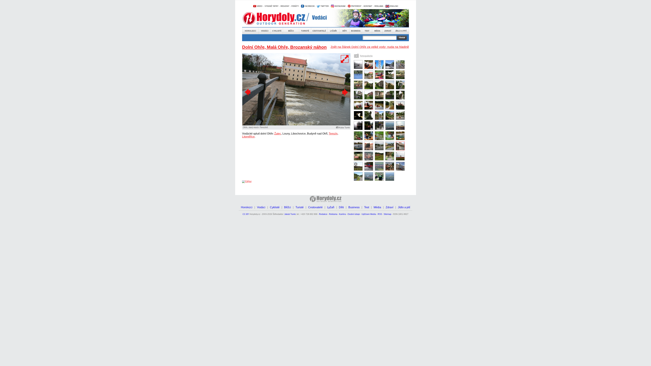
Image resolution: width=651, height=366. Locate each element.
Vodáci (264, 31)
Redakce (323, 214)
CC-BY (246, 214)
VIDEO (259, 6)
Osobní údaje (354, 214)
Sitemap (387, 214)
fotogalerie (366, 55)
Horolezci (250, 31)
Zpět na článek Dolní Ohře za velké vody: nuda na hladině (370, 47)
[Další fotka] (344, 92)
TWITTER (324, 6)
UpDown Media (369, 214)
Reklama (333, 214)
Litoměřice (248, 136)
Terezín (333, 133)
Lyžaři (333, 31)
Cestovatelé (319, 31)
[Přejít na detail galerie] (296, 125)
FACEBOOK (309, 6)
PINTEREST (356, 6)
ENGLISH (393, 6)
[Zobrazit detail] (358, 68)
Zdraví (387, 31)
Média (377, 31)
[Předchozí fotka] (248, 92)
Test (367, 31)
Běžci (291, 31)
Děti (344, 31)
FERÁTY (295, 6)
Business (355, 31)
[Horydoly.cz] (278, 18)
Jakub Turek (290, 214)
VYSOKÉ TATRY (271, 6)
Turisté (305, 31)
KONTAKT (368, 6)
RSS (380, 214)
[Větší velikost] (345, 59)
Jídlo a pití (401, 31)
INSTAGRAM (339, 6)
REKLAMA (378, 6)
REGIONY (285, 6)
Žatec (277, 133)
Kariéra (342, 214)
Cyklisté (276, 31)
